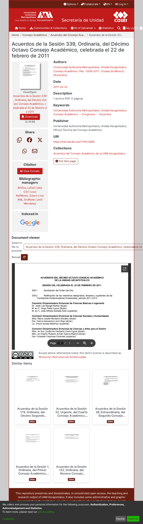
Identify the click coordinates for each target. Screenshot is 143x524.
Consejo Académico (34, 35)
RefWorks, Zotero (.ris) (30, 195)
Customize (8, 518)
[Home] (34, 16)
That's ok (133, 518)
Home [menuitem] (22, 28)
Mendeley (30, 203)
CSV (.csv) (30, 191)
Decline (120, 518)
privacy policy (46, 511)
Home (15, 35)
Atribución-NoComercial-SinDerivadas (62, 357)
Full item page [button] (67, 161)
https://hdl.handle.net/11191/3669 (73, 141)
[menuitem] (70, 4)
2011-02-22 (60, 87)
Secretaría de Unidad (83, 20)
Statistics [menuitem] (108, 28)
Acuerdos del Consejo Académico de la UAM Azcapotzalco (68, 35)
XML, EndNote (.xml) (29, 199)
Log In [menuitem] (122, 4)
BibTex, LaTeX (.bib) (30, 187)
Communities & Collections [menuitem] (50, 28)
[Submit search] (119, 28)
